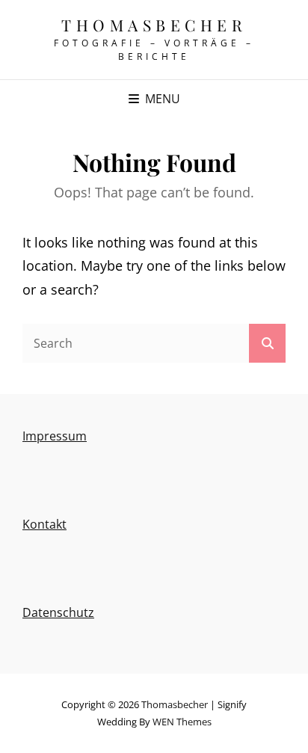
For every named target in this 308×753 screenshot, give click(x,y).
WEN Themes (182, 721)
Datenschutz (58, 612)
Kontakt (44, 524)
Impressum (54, 436)
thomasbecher (154, 24)
